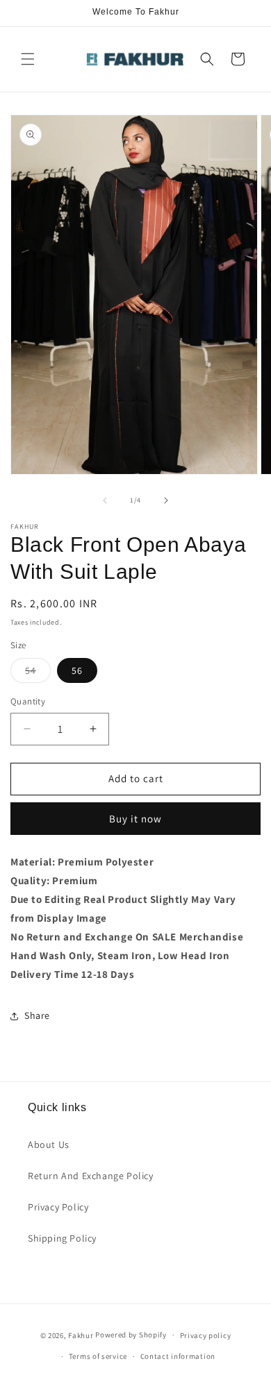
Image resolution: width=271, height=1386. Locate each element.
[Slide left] (105, 500)
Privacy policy (205, 1335)
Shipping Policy (62, 1238)
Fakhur (80, 1334)
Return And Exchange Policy (91, 1175)
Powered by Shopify (131, 1334)
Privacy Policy (58, 1207)
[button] (28, 59)
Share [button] (37, 1015)
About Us (48, 1144)
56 (77, 670)
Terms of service (98, 1356)
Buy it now (135, 818)
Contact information (177, 1356)
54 (38, 673)
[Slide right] (166, 500)
